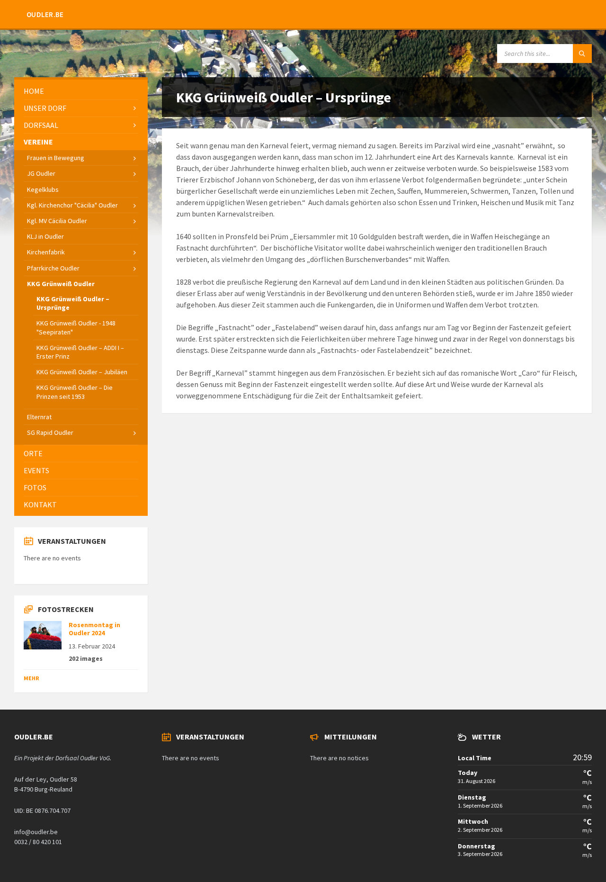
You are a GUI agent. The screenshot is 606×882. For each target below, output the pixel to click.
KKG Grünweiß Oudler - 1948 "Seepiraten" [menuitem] (76, 327)
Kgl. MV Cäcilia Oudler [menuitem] (57, 220)
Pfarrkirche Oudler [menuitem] (53, 268)
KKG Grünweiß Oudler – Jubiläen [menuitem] (81, 372)
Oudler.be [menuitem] (45, 14)
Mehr (31, 678)
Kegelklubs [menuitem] (43, 189)
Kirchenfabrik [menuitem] (46, 252)
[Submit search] (582, 53)
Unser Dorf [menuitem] (45, 108)
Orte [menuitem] (33, 453)
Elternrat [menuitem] (39, 417)
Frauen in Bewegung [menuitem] (55, 157)
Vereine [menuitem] (38, 141)
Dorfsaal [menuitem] (41, 125)
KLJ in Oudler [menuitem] (45, 236)
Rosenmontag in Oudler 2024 (94, 629)
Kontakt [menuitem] (40, 504)
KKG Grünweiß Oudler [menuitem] (61, 283)
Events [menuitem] (36, 470)
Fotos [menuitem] (35, 487)
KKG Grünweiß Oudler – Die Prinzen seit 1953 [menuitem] (74, 391)
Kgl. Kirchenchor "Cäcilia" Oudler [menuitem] (72, 205)
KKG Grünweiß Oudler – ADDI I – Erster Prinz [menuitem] (80, 351)
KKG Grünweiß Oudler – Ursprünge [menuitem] (72, 303)
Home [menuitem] (34, 91)
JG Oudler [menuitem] (41, 173)
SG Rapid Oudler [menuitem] (50, 432)
